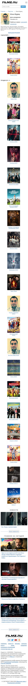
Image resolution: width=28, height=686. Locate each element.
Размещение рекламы (14, 683)
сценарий (24, 22)
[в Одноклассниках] (19, 640)
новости (10, 643)
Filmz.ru (12, 656)
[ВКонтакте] (9, 640)
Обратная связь (21, 681)
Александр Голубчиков (11, 662)
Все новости (14, 531)
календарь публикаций (8, 647)
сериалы (24, 643)
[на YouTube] (15, 640)
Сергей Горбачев (6, 663)
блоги (2, 645)
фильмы (17, 643)
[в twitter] (12, 640)
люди (12, 645)
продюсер (13, 24)
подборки (24, 645)
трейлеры (4, 643)
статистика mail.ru (6, 649)
